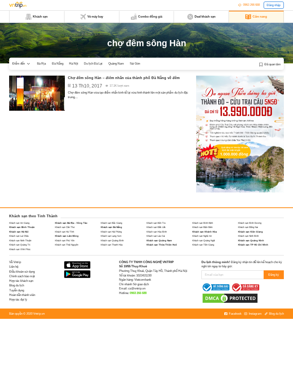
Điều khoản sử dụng (22, 271)
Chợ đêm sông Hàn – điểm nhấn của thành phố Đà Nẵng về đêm (124, 78)
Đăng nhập (273, 5)
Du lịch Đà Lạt (93, 63)
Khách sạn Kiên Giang (250, 231)
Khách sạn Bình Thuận (22, 227)
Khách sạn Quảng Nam (159, 240)
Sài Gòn (135, 63)
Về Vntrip (15, 262)
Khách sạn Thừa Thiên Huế (161, 244)
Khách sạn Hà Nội (19, 231)
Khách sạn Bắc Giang (111, 222)
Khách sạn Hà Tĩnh (64, 231)
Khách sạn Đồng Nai (248, 227)
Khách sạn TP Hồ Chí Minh (253, 244)
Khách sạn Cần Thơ (65, 227)
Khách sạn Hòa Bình (156, 231)
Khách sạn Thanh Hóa (111, 244)
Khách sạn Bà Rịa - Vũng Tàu (71, 222)
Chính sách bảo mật (22, 276)
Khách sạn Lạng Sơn (111, 235)
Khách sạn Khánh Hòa (204, 231)
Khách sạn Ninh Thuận (20, 240)
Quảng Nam (116, 63)
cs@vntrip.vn (136, 288)
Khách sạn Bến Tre (156, 222)
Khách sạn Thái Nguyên (66, 244)
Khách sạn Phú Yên (64, 240)
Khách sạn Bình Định (202, 222)
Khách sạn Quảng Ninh (251, 240)
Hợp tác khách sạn (21, 281)
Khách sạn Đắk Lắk (156, 227)
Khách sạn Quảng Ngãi (203, 240)
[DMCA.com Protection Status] (230, 298)
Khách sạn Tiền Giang (203, 244)
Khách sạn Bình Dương (249, 222)
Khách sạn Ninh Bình (248, 235)
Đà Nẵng (57, 63)
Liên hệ (13, 266)
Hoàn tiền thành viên (22, 295)
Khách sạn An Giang (19, 222)
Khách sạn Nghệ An (202, 235)
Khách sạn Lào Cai (155, 235)
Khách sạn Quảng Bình (112, 240)
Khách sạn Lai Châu (19, 235)
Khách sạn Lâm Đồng (67, 235)
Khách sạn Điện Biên (202, 227)
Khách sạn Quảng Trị (19, 244)
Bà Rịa (41, 63)
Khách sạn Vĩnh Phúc (20, 249)
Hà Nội (73, 63)
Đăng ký (273, 274)
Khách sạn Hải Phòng (111, 231)
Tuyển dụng (16, 290)
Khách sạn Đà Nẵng (111, 227)
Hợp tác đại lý (18, 299)
